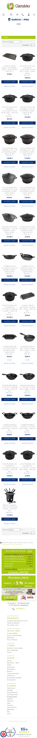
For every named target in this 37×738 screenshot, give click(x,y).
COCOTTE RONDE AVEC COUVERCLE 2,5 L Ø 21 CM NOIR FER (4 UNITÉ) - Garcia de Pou (27, 152)
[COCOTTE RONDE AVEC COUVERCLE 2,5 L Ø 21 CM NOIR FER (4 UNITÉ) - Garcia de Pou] (27, 139)
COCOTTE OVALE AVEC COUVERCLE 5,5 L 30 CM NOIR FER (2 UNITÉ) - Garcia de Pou (27, 230)
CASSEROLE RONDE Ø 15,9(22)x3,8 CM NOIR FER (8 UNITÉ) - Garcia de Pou (9, 428)
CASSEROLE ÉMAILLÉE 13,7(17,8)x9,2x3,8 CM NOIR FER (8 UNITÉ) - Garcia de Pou (9, 350)
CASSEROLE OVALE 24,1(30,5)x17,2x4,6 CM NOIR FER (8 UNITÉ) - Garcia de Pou (9, 269)
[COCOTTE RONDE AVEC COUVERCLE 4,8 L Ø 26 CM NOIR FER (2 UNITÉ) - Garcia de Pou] (9, 178)
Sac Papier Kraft (12, 694)
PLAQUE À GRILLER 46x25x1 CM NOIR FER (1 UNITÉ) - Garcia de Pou (9, 68)
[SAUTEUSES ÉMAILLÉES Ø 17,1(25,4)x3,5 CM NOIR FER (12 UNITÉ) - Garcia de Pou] (27, 376)
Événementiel (11, 680)
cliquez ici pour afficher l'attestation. (12, 544)
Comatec (10, 705)
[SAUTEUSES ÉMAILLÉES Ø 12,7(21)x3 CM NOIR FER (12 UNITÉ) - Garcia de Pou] (9, 376)
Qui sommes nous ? (13, 625)
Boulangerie (11, 669)
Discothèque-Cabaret (14, 677)
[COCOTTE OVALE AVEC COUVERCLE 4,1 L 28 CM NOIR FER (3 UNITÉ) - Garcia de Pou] (9, 217)
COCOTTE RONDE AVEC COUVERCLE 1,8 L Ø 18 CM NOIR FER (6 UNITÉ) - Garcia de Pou (9, 152)
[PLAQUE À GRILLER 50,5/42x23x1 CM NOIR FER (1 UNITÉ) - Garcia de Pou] (27, 296)
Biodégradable (12, 696)
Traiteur (9, 660)
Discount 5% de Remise (14, 635)
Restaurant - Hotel (13, 663)
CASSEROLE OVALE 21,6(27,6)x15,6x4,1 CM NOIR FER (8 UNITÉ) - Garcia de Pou (27, 269)
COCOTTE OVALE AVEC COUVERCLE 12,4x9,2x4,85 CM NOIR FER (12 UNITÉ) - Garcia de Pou (27, 70)
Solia (8, 703)
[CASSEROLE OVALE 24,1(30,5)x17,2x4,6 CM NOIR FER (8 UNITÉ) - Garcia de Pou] (9, 257)
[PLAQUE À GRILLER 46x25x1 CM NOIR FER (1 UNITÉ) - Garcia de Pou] (9, 56)
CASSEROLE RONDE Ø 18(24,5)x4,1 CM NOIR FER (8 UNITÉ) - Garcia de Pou (27, 428)
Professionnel (11, 688)
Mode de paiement (13, 623)
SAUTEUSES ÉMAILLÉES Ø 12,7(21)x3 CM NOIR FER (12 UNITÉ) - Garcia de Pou (9, 389)
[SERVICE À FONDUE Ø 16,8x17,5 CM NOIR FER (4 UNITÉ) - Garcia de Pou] (9, 496)
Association (10, 667)
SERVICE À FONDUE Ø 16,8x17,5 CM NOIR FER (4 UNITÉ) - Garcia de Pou (9, 508)
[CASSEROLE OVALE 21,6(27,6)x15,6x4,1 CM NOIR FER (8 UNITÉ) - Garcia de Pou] (27, 257)
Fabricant (10, 701)
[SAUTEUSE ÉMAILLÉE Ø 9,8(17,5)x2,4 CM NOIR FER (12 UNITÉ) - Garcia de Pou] (27, 337)
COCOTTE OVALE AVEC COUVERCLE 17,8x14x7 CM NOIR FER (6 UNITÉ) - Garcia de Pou (27, 110)
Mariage (10, 690)
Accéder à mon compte (15, 648)
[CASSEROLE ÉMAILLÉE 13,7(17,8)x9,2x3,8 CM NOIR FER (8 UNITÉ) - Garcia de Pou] (9, 337)
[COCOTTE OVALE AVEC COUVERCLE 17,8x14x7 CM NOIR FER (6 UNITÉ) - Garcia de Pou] (27, 98)
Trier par (5, 42)
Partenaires (10, 637)
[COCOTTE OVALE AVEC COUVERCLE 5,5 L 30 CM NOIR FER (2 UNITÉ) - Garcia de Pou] (27, 217)
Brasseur (9, 671)
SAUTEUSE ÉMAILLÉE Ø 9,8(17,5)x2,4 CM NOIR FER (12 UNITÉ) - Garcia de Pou (27, 350)
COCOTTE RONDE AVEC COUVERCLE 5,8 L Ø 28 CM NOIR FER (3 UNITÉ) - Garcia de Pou (27, 191)
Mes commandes (12, 650)
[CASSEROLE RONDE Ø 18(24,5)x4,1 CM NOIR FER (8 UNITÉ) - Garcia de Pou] (27, 415)
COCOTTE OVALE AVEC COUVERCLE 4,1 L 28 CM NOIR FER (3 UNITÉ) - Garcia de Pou (10, 230)
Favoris (9, 652)
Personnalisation (12, 692)
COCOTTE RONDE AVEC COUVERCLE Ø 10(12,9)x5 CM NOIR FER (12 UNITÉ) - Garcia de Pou (9, 468)
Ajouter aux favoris (9, 86)
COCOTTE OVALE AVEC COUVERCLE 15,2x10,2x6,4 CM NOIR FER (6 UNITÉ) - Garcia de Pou (9, 111)
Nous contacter (12, 639)
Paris (8, 711)
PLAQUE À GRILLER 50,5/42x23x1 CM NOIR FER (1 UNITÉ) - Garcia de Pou (27, 309)
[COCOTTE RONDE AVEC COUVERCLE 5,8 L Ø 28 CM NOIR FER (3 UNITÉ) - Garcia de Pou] (27, 178)
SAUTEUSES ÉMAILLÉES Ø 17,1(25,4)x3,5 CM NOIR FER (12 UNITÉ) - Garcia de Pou (27, 389)
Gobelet (10, 699)
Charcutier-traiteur (13, 673)
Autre (8, 714)
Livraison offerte (12, 633)
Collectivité (11, 675)
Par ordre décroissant (22, 41)
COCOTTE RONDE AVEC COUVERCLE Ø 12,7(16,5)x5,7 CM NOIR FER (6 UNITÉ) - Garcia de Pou (27, 468)
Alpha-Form (10, 709)
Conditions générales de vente (17, 621)
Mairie (9, 665)
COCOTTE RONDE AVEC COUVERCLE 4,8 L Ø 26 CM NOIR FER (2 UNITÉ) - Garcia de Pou (9, 191)
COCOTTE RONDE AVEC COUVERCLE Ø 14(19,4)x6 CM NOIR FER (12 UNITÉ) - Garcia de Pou (9, 310)
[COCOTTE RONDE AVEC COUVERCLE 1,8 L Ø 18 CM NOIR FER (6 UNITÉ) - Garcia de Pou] (9, 139)
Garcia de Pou (12, 707)
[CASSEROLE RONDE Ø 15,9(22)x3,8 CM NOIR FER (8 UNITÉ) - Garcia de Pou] (9, 415)
